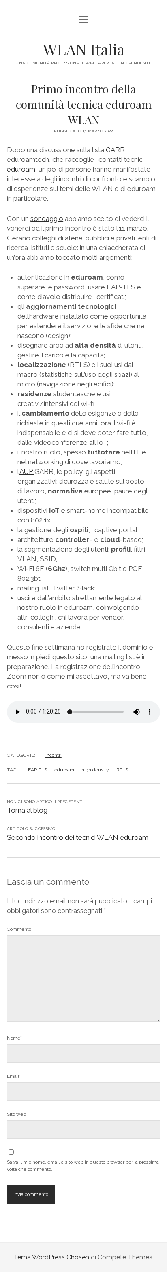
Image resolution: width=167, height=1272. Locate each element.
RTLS (122, 770)
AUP (26, 471)
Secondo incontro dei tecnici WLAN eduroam (77, 837)
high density (95, 770)
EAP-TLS (37, 770)
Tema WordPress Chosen (51, 1257)
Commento (19, 929)
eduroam (21, 169)
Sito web (16, 1114)
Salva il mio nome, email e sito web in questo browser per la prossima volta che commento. (83, 1165)
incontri (53, 755)
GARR (115, 150)
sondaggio (46, 218)
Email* (14, 1076)
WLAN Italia (83, 49)
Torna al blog (27, 810)
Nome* (14, 1038)
